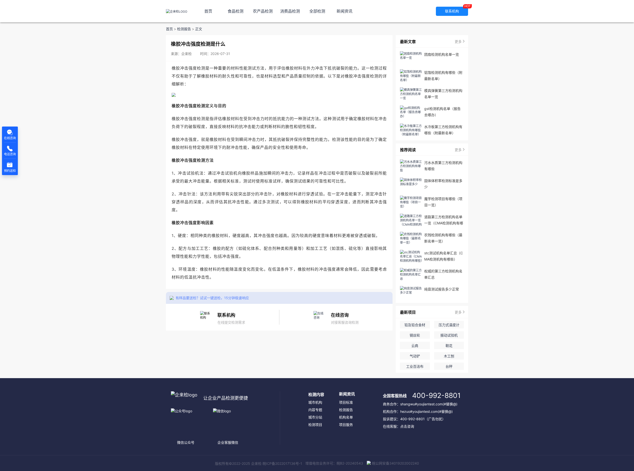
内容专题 (315, 410)
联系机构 (456, 10)
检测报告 (184, 29)
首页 (208, 11)
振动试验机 (449, 335)
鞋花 (449, 345)
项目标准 (346, 402)
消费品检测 (290, 11)
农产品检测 (263, 11)
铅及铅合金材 (414, 325)
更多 (458, 41)
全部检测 (317, 11)
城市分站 (315, 417)
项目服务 (346, 424)
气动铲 (415, 356)
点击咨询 (407, 426)
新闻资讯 (344, 11)
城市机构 (315, 402)
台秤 (449, 366)
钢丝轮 (415, 335)
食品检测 (235, 11)
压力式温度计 (449, 325)
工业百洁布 (414, 366)
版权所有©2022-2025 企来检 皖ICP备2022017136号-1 (258, 463)
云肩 (414, 345)
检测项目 (315, 424)
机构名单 (346, 417)
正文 (198, 29)
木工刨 (449, 356)
